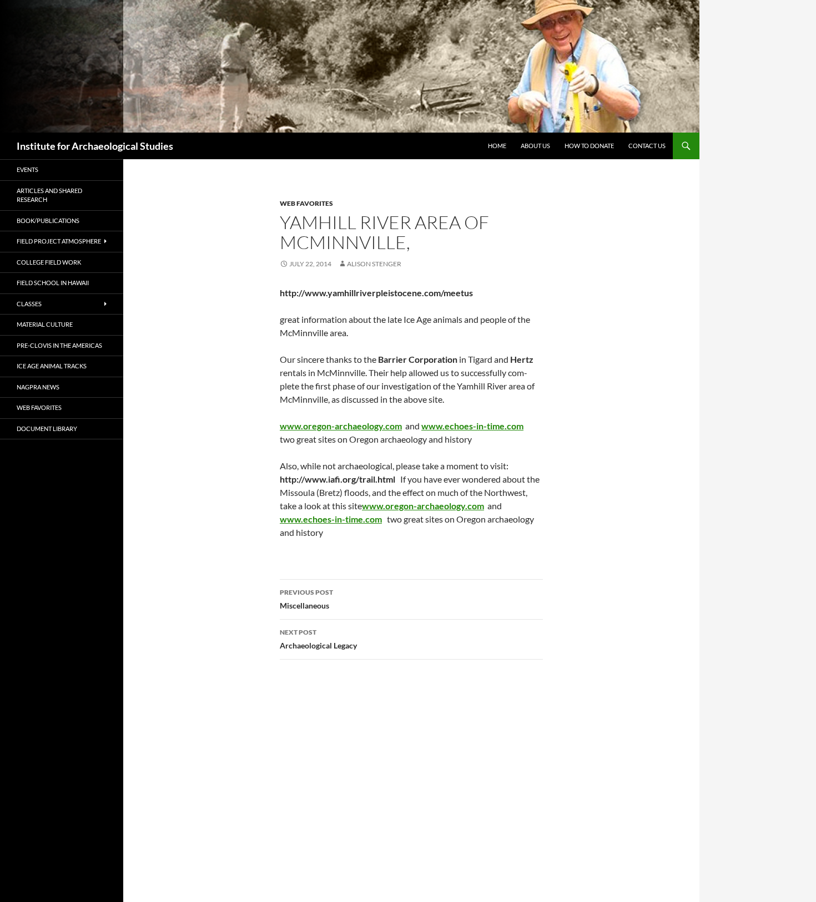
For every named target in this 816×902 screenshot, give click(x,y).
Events (27, 169)
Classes (29, 303)
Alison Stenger (374, 264)
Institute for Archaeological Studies (95, 146)
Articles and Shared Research (49, 195)
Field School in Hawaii (53, 282)
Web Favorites (306, 203)
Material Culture (45, 324)
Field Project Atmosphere (59, 241)
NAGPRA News (38, 387)
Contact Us (647, 145)
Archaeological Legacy (318, 639)
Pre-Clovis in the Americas (59, 345)
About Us (535, 145)
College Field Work (49, 262)
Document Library (47, 428)
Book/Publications (48, 220)
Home (497, 145)
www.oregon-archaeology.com (423, 505)
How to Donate (589, 145)
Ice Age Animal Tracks (52, 365)
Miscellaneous (306, 599)
